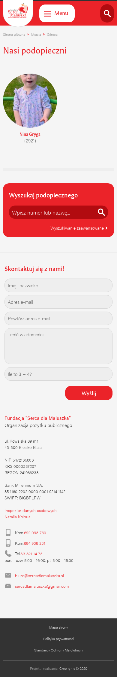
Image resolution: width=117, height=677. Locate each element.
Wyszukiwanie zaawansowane (77, 228)
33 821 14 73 (31, 553)
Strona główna (14, 34)
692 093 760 (35, 532)
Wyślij (89, 392)
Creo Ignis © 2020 (73, 668)
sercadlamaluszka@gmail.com (42, 586)
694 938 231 (34, 543)
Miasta (36, 34)
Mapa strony (58, 627)
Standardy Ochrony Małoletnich (58, 650)
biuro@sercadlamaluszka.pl (39, 575)
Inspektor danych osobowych (30, 510)
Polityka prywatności (58, 638)
